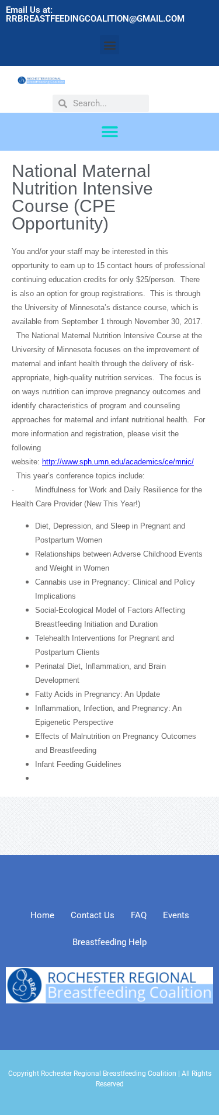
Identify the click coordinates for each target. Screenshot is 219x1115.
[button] (109, 44)
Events (176, 915)
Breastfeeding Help (109, 942)
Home (42, 915)
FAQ (139, 915)
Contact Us (92, 915)
